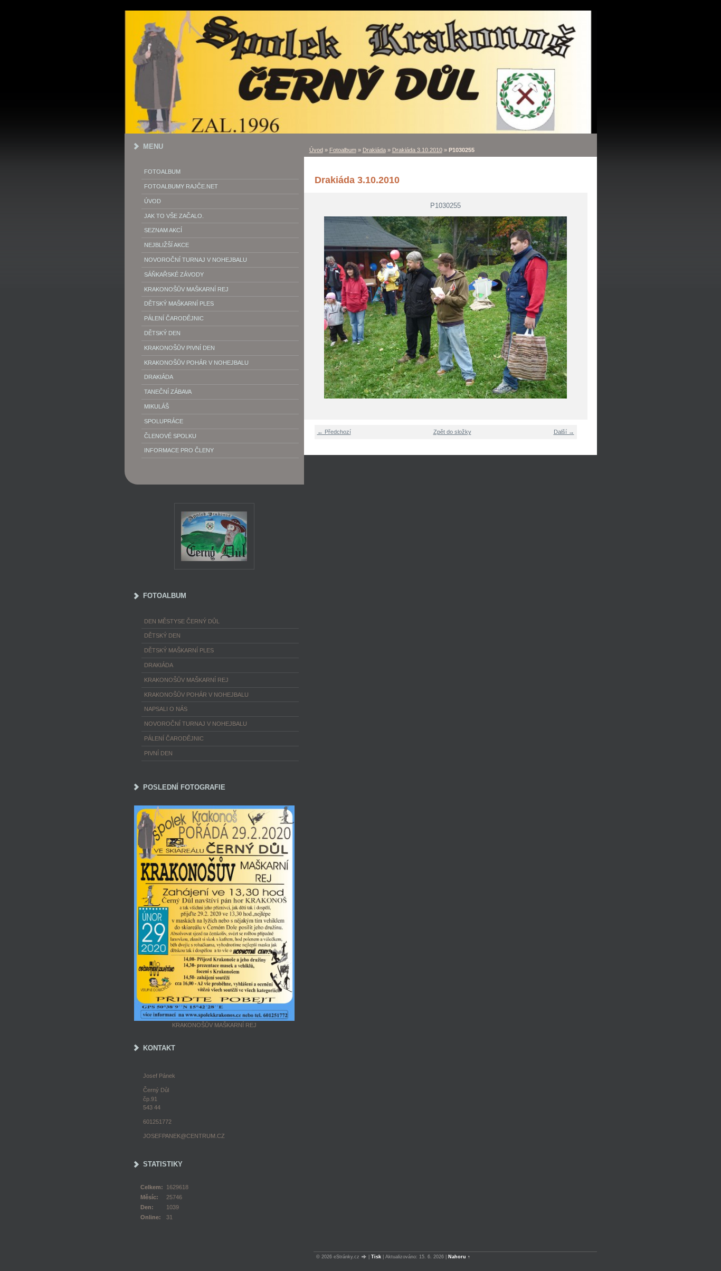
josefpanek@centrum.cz (184, 1136)
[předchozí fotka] (318, 307)
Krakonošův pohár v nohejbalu (196, 362)
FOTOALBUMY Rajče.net (181, 186)
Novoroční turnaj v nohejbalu (195, 260)
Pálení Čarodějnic (174, 318)
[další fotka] (573, 307)
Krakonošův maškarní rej (186, 289)
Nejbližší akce (166, 245)
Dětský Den (162, 333)
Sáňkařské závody (174, 274)
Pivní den (158, 753)
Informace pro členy (179, 450)
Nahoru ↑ (459, 1256)
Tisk (376, 1256)
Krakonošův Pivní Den (179, 348)
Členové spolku (170, 436)
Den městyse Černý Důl (182, 621)
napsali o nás (165, 709)
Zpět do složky (452, 432)
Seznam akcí (163, 230)
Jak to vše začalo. (174, 216)
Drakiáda (374, 150)
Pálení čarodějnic (174, 738)
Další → (564, 432)
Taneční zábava (168, 391)
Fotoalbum (342, 150)
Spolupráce (163, 421)
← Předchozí (334, 432)
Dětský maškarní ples (179, 303)
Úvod (316, 150)
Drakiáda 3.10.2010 (417, 150)
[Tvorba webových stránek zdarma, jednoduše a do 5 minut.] (364, 1257)
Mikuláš (156, 406)
